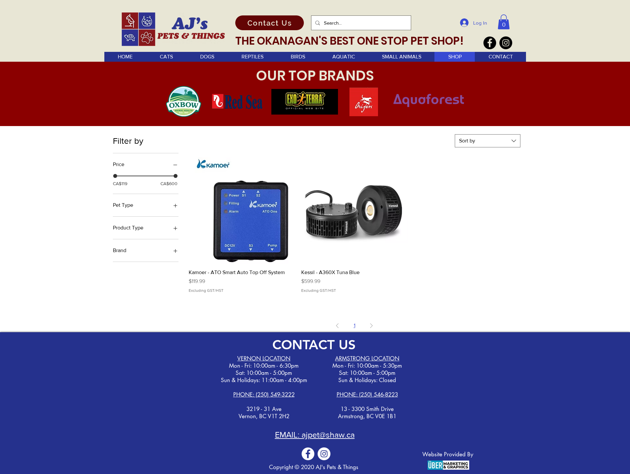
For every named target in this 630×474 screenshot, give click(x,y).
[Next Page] (371, 325)
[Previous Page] (337, 325)
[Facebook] (489, 42)
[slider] (115, 176)
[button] (503, 21)
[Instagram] (505, 42)
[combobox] (487, 140)
